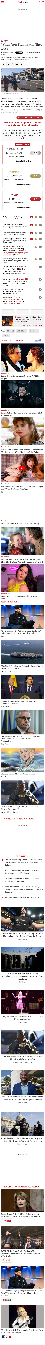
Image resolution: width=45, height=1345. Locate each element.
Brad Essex (4, 636)
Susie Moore (5, 777)
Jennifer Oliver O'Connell (9, 812)
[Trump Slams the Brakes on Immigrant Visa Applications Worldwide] (22, 687)
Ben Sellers (22, 1022)
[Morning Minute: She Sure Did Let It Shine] (22, 760)
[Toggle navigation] (2, 2)
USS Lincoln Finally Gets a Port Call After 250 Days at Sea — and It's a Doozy (22, 667)
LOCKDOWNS (21, 331)
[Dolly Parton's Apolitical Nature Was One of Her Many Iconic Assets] (22, 1002)
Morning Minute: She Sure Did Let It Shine (18, 774)
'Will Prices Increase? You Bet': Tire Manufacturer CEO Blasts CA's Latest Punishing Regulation (22, 976)
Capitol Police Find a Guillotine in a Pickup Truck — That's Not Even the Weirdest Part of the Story (22, 1139)
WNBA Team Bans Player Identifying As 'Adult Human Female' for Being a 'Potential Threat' (22, 934)
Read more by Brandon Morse (33, 325)
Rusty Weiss (5, 744)
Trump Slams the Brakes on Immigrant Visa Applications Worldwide (18, 702)
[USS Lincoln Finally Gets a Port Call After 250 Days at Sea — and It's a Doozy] (22, 652)
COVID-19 (10, 331)
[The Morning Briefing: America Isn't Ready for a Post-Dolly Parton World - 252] (22, 1316)
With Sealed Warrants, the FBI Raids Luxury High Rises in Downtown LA (20, 807)
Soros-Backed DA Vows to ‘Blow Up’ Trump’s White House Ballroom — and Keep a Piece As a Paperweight (21, 738)
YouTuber (34, 319)
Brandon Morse (8, 52)
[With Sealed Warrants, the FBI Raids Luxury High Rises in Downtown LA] (22, 793)
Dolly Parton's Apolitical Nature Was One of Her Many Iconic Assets (22, 1017)
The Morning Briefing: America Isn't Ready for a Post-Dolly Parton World (22, 1331)
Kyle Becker (5, 706)
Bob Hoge (22, 982)
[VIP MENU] (41, 2)
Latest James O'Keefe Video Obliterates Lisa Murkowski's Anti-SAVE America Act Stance (20, 1215)
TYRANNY (6, 335)
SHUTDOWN (34, 331)
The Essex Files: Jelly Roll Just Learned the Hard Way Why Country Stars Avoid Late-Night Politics (21, 632)
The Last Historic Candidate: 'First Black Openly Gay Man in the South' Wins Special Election (22, 1098)
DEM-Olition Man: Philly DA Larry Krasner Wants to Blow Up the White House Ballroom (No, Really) (20, 1253)
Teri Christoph (6, 671)
